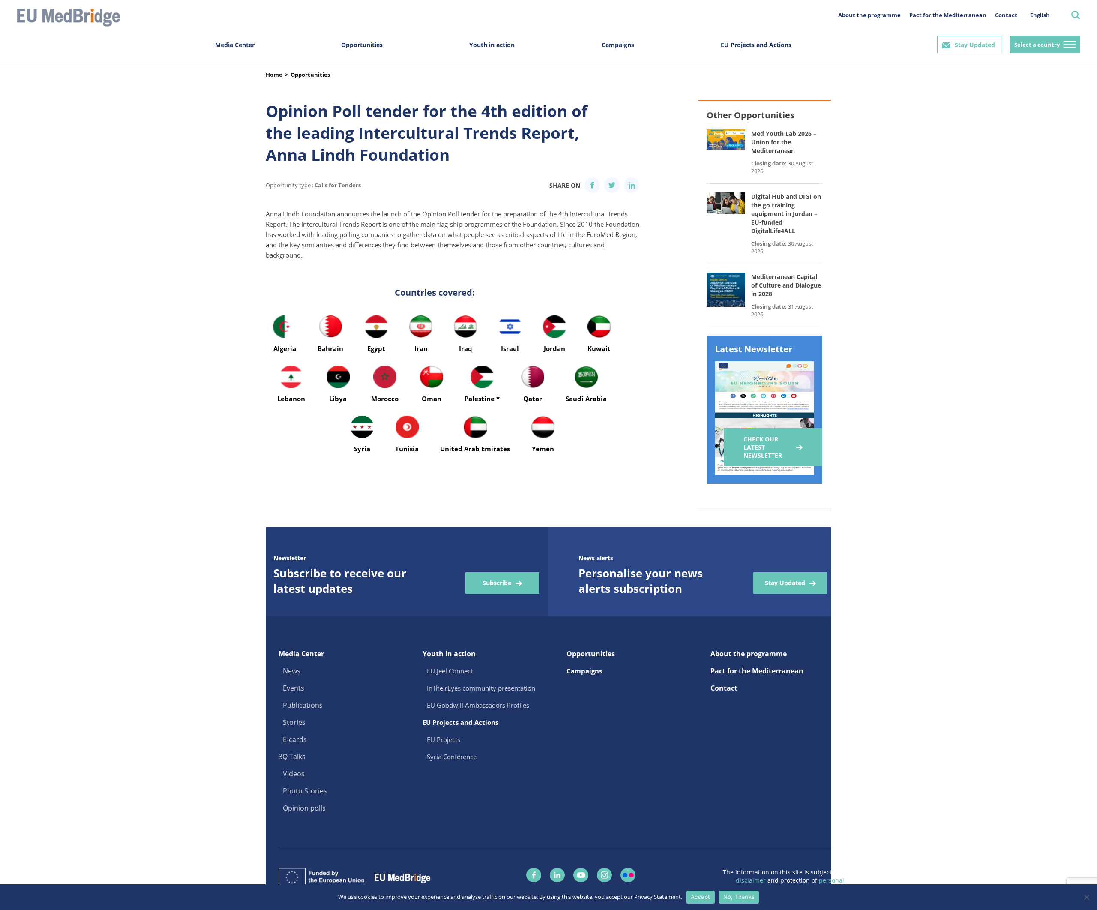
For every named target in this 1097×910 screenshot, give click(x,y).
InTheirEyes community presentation (481, 688)
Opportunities (362, 45)
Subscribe (497, 583)
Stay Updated (975, 45)
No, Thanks (739, 896)
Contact (1006, 15)
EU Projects (443, 739)
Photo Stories (305, 791)
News (291, 671)
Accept (700, 896)
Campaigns (618, 45)
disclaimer (751, 880)
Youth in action (492, 45)
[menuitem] (1040, 15)
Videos (294, 773)
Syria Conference (452, 756)
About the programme (869, 15)
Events (293, 688)
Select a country (1037, 44)
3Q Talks (292, 756)
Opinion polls (304, 808)
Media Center (235, 45)
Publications (303, 705)
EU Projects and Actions (756, 45)
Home (274, 74)
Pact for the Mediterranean (947, 15)
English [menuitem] (1040, 15)
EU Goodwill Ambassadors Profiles (478, 705)
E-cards (295, 739)
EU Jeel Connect (450, 671)
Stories (294, 722)
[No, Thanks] (1086, 897)
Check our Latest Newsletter (762, 447)
